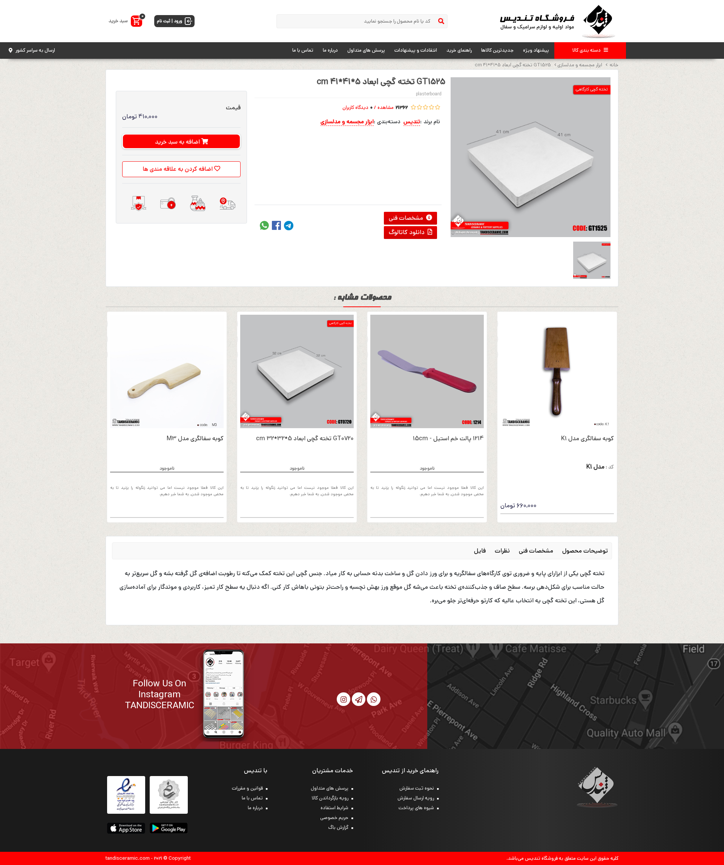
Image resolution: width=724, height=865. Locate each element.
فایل (480, 551)
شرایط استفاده (334, 807)
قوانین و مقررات (247, 788)
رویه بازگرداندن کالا (330, 798)
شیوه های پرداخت (416, 807)
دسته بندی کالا (586, 50)
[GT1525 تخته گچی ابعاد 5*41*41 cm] (530, 157)
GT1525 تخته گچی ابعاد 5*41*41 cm (513, 65)
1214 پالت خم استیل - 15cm (448, 438)
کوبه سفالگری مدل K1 (587, 438)
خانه (613, 65)
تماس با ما (302, 50)
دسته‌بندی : (387, 122)
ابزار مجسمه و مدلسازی (579, 65)
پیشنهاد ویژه (536, 50)
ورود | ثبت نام (169, 21)
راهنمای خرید (459, 50)
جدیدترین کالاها (497, 50)
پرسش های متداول (366, 50)
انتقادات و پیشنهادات (415, 50)
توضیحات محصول (585, 551)
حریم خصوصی (334, 817)
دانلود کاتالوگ (407, 232)
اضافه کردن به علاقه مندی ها (178, 169)
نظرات (502, 551)
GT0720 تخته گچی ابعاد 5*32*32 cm (305, 438)
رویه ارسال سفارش (415, 798)
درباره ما (330, 50)
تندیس (411, 122)
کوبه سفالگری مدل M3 (195, 438)
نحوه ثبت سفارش (416, 788)
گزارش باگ (338, 827)
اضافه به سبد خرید (178, 142)
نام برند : (430, 122)
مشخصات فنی (407, 218)
